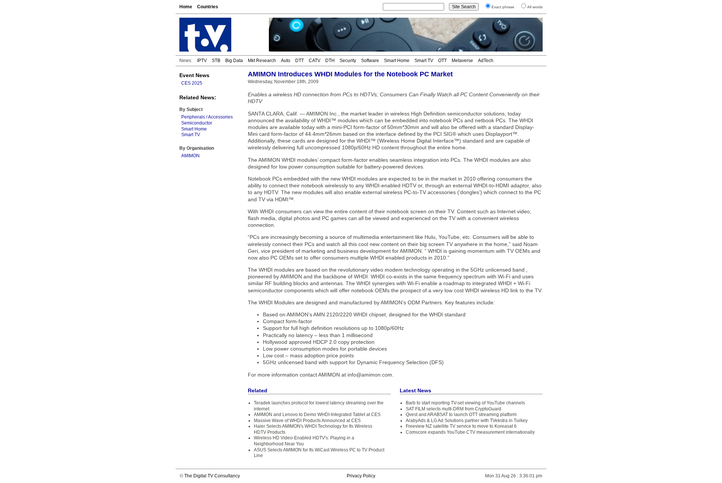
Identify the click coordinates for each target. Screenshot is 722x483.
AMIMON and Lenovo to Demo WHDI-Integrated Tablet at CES (317, 414)
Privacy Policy (361, 475)
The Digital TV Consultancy (212, 475)
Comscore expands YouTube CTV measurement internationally (470, 432)
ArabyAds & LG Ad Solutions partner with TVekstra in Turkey (467, 420)
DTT (299, 60)
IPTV (202, 60)
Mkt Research (262, 60)
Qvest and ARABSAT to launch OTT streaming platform (461, 414)
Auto (285, 60)
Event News (194, 75)
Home (185, 6)
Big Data (234, 60)
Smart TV (423, 60)
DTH (330, 60)
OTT (442, 60)
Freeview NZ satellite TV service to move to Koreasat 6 (461, 426)
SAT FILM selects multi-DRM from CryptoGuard (453, 409)
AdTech (485, 60)
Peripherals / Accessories (207, 117)
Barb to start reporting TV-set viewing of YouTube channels (465, 403)
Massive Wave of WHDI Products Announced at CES (307, 420)
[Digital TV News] (219, 35)
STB (216, 60)
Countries (207, 6)
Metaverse (462, 60)
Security (348, 60)
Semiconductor (196, 123)
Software (370, 60)
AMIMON (190, 155)
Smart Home (397, 60)
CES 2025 (191, 83)
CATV (314, 60)
